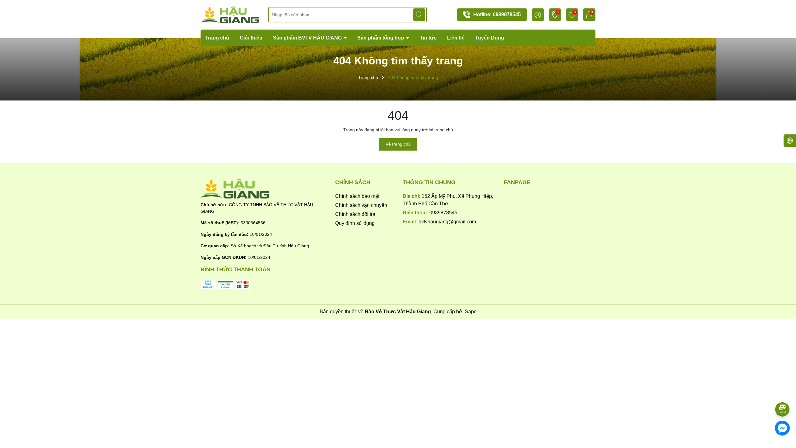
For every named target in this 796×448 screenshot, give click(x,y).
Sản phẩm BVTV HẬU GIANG (308, 37)
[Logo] (230, 14)
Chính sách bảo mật (357, 196)
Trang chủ (217, 37)
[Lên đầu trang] (782, 392)
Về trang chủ (398, 144)
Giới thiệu (251, 37)
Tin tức (428, 37)
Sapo (471, 311)
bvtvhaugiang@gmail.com (447, 221)
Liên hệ (456, 37)
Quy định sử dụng (355, 223)
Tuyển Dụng (489, 37)
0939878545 (507, 14)
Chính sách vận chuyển (361, 205)
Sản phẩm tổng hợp (381, 37)
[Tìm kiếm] (419, 14)
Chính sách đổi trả (355, 214)
